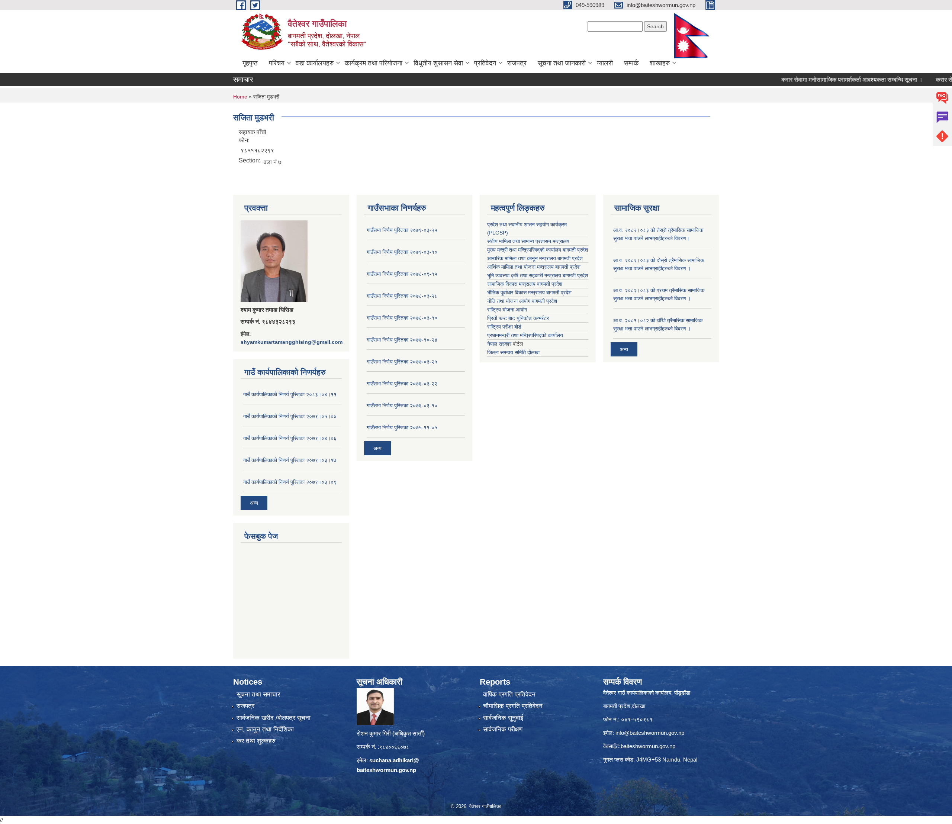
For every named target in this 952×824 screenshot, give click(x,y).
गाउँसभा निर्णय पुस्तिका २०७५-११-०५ (402, 427)
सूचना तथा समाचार (258, 694)
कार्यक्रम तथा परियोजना (373, 63)
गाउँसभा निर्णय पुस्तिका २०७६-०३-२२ (402, 384)
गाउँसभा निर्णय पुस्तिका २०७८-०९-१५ (402, 274)
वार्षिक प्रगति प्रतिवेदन (509, 694)
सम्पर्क (631, 63)
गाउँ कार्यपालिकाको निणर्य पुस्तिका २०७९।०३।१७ (290, 460)
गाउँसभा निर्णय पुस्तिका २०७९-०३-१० (402, 252)
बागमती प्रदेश (575, 275)
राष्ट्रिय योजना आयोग (507, 310)
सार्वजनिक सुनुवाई (503, 717)
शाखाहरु (660, 63)
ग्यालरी (605, 63)
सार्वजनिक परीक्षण (502, 729)
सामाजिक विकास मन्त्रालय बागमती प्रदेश (524, 284)
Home (240, 97)
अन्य (254, 503)
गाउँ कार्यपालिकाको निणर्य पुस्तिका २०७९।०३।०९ (290, 482)
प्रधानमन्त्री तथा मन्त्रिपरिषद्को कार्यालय (525, 335)
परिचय (276, 63)
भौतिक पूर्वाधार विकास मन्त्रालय (516, 292)
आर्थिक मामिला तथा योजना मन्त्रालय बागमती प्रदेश (533, 267)
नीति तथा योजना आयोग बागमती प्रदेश (522, 301)
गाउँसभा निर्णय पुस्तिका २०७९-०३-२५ (402, 230)
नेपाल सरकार (499, 344)
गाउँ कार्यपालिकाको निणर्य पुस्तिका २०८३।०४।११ (290, 394)
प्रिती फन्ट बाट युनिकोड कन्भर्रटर (518, 318)
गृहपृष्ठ (250, 63)
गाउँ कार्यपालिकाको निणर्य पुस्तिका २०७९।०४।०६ (290, 438)
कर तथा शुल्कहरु (256, 740)
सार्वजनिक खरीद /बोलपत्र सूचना (274, 717)
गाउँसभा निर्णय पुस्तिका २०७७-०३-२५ (402, 362)
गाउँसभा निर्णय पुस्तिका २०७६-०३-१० (402, 405)
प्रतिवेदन (485, 63)
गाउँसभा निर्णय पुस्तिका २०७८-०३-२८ (402, 296)
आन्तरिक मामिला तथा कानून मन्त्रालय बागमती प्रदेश (535, 258)
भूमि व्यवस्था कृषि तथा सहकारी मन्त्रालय (524, 275)
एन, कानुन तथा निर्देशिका (265, 729)
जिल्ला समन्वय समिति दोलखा (513, 352)
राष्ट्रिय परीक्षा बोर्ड (504, 327)
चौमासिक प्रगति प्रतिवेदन (513, 706)
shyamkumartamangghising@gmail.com (291, 342)
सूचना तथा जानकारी (562, 63)
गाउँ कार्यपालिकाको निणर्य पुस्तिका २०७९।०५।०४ (290, 416)
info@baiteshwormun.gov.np (649, 733)
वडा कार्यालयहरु (315, 63)
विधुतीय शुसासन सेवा (438, 63)
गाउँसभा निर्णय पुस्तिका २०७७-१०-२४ (402, 340)
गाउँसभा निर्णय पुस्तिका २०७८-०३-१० (402, 318)
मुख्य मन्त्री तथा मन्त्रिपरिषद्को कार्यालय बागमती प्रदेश (537, 250)
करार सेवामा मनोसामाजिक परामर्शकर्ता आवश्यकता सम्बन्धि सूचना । (827, 80)
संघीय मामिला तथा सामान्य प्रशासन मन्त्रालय (528, 241)
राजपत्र (517, 63)
